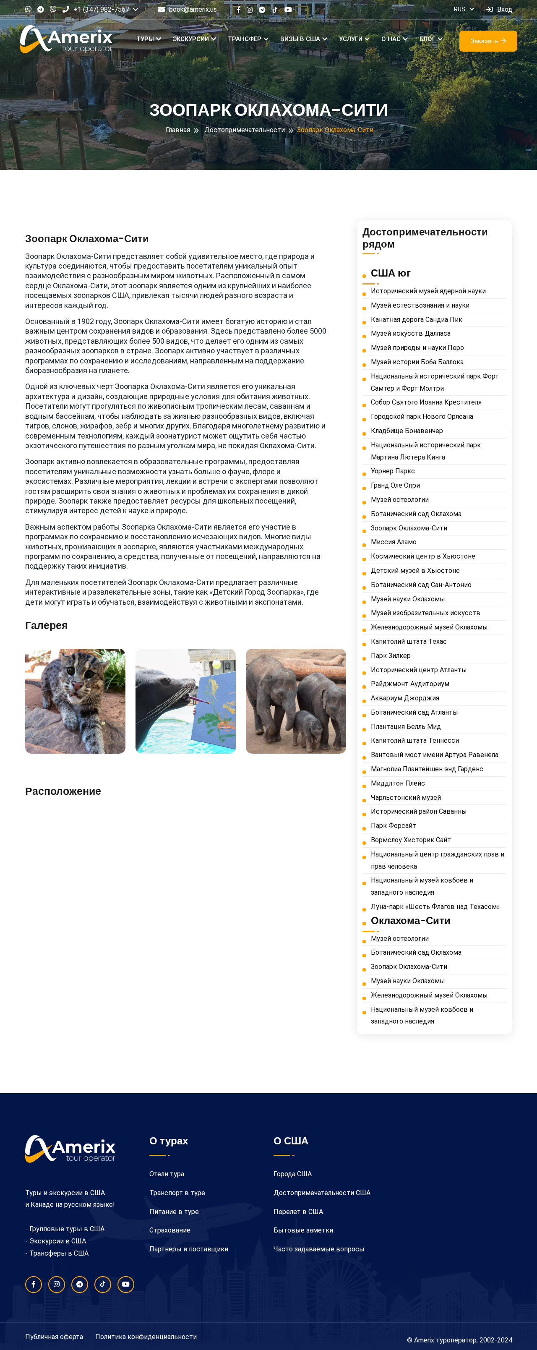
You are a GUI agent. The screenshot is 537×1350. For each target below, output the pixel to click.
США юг (391, 273)
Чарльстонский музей (406, 798)
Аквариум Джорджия (405, 698)
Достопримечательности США (322, 1193)
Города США (293, 1174)
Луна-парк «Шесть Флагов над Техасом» (435, 907)
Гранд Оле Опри (395, 485)
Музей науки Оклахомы (408, 599)
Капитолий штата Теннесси (415, 740)
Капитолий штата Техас (409, 641)
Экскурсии (191, 39)
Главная (178, 130)
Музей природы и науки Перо (417, 348)
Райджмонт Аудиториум (410, 684)
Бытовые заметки (303, 1230)
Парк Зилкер (391, 656)
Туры (145, 39)
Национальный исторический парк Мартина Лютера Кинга (426, 451)
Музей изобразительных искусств (425, 613)
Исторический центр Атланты (419, 670)
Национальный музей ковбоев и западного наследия (422, 886)
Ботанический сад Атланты (414, 712)
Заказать (484, 41)
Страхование (169, 1230)
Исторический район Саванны (419, 811)
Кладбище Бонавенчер (407, 431)
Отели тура (166, 1174)
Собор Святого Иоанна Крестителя (426, 402)
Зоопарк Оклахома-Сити (409, 528)
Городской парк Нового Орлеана (422, 416)
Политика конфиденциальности (146, 1337)
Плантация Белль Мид (406, 727)
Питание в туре (174, 1212)
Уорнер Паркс (393, 471)
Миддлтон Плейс (398, 783)
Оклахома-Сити (411, 920)
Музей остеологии (400, 500)
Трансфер (244, 39)
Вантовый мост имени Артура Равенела (434, 755)
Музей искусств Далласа (411, 333)
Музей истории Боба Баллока (417, 362)
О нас (391, 39)
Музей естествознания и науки (420, 305)
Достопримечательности (244, 130)
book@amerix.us (193, 9)
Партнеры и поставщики (188, 1249)
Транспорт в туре (177, 1193)
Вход (504, 9)
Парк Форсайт (393, 826)
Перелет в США (298, 1212)
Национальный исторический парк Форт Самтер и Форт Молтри (435, 382)
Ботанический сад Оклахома (416, 514)
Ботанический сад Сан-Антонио (421, 585)
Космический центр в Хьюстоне (423, 556)
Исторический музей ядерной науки (428, 291)
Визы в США (300, 39)
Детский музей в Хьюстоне (415, 570)
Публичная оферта (54, 1337)
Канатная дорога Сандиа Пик (416, 320)
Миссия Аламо (394, 542)
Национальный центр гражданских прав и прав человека (437, 860)
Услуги (350, 39)
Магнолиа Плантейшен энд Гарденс (427, 769)
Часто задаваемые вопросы (319, 1249)
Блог (427, 39)
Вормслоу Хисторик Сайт (411, 840)
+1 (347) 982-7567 (101, 9)
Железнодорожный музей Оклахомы (429, 627)
